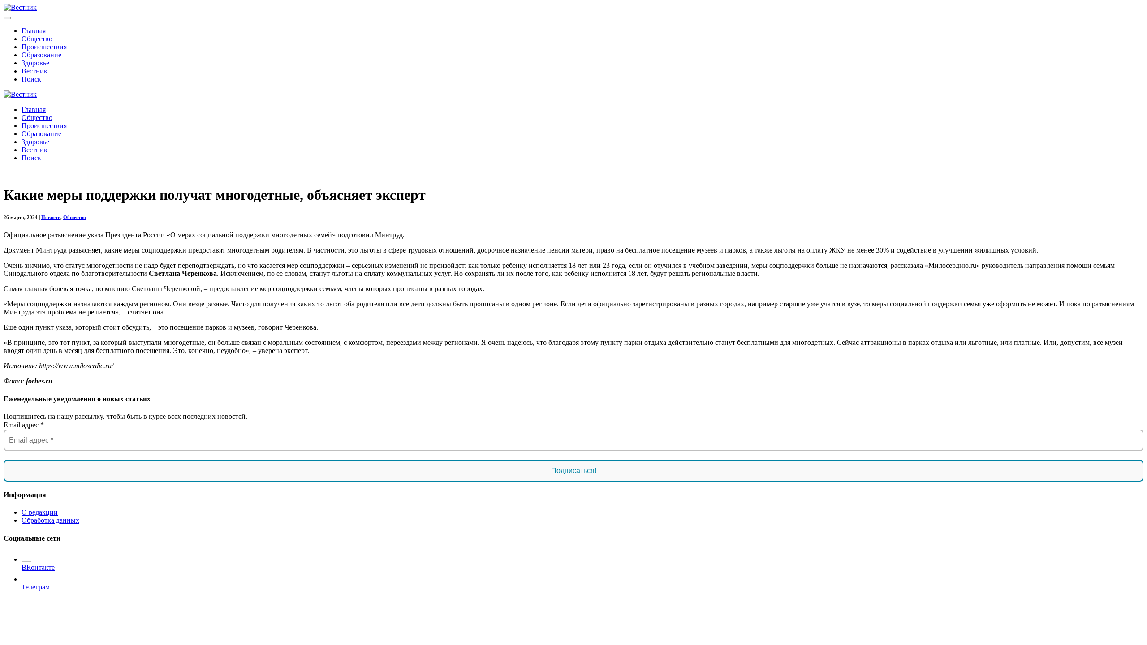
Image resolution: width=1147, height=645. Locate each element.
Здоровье (35, 63)
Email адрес (24, 425)
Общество (37, 39)
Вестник (34, 71)
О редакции (40, 512)
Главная (34, 30)
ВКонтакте (38, 567)
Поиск (31, 79)
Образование (41, 55)
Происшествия (44, 47)
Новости (50, 217)
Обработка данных (50, 520)
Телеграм (36, 587)
